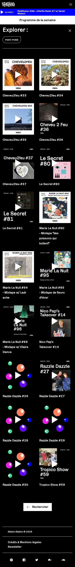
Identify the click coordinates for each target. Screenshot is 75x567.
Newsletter (14, 546)
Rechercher (40, 507)
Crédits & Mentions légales (24, 542)
